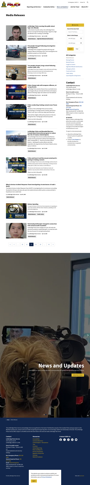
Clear (77, 49)
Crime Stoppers (75, 139)
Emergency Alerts (70, 69)
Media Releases (32, 38)
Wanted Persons (70, 62)
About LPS (84, 7)
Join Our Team (74, 7)
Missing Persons (70, 60)
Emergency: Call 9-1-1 (74, 2)
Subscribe (75, 25)
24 (40, 244)
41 (49, 244)
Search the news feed (73, 29)
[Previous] (10, 244)
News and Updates (62, 7)
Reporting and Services (34, 7)
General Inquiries (74, 109)
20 (22, 244)
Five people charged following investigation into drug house (41, 46)
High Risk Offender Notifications (45, 38)
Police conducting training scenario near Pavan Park (42, 105)
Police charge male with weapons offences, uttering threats (42, 86)
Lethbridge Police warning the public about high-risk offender (41, 27)
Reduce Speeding (33, 204)
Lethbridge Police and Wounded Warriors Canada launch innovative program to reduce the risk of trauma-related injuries (42, 133)
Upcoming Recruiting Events (73, 75)
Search (70, 49)
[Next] (53, 244)
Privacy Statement (46, 477)
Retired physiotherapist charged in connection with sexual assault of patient (42, 224)
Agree (33, 481)
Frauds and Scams (70, 71)
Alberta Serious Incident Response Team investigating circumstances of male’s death (30, 185)
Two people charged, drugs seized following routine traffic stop (41, 66)
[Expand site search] (87, 2)
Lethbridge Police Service (35, 36)
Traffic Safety (40, 214)
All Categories (71, 55)
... (44, 244)
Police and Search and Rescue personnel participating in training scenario (42, 159)
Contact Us (82, 2)
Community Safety (48, 7)
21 (26, 244)
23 (35, 244)
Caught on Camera (70, 64)
